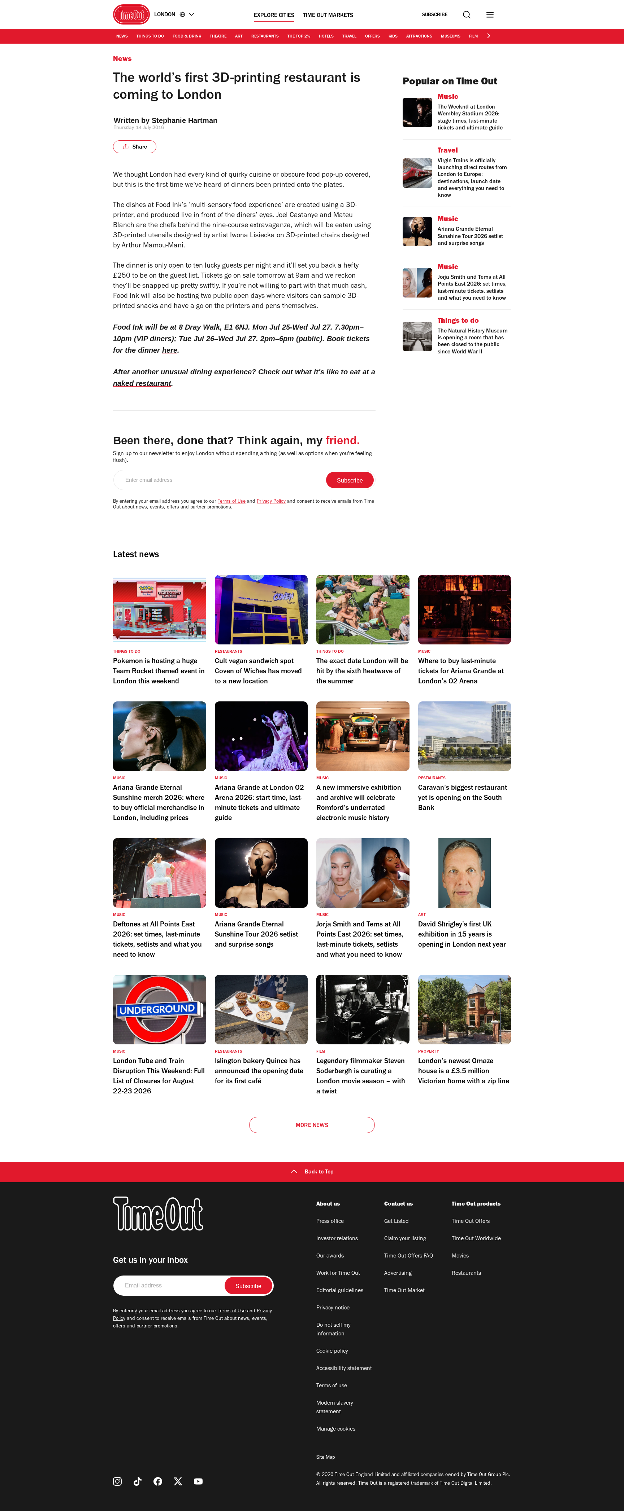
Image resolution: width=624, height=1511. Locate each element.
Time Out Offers (471, 1222)
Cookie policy (332, 1351)
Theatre (218, 37)
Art (239, 37)
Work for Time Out (338, 1274)
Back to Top (319, 1172)
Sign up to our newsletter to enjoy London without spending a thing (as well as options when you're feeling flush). (242, 457)
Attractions (419, 37)
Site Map (325, 1458)
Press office (330, 1222)
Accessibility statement (344, 1369)
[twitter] (178, 1481)
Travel (349, 37)
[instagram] (117, 1481)
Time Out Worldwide (476, 1239)
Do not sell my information (333, 1330)
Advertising (398, 1274)
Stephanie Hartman (184, 120)
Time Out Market (404, 1291)
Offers (372, 37)
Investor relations (337, 1239)
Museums (450, 37)
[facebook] (157, 1481)
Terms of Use (232, 502)
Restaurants (265, 37)
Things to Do (150, 37)
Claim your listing (405, 1239)
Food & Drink (187, 37)
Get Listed (396, 1222)
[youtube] (198, 1481)
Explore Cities (274, 16)
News (122, 37)
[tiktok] (137, 1481)
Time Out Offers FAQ (408, 1256)
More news (312, 1126)
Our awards (330, 1256)
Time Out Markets (328, 16)
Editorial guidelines (339, 1291)
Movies (460, 1256)
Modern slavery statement (334, 1408)
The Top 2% (298, 37)
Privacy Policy (271, 502)
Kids (393, 37)
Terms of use (331, 1386)
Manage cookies (335, 1429)
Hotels (326, 37)
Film (473, 37)
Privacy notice (333, 1308)
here (169, 350)
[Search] (466, 14)
